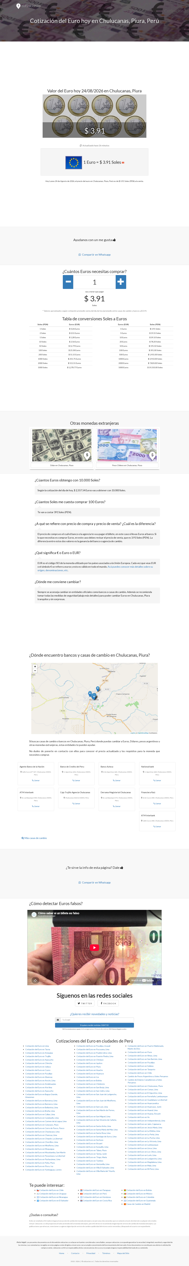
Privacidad (90, 1253)
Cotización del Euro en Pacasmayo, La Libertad (45, 1156)
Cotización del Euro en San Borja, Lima (93, 1087)
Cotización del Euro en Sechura (90, 1140)
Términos (106, 1253)
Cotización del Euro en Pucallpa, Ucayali (93, 1046)
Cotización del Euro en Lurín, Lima (142, 1155)
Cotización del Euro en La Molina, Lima (144, 1131)
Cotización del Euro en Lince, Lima (142, 1148)
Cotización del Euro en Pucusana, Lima (93, 1049)
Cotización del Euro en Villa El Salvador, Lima (95, 1167)
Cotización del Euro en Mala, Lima (142, 1165)
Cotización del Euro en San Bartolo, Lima (145, 1059)
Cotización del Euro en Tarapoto (141, 1069)
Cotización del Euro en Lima (37, 1046)
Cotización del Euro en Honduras (96, 1197)
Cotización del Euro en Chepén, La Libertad (43, 1138)
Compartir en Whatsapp (96, 254)
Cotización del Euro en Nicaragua (53, 1197)
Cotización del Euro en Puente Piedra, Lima (95, 1056)
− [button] (35, 670)
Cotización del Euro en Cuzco (37, 1070)
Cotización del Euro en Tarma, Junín (92, 1154)
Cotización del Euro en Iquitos (89, 1063)
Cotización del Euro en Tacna (37, 1049)
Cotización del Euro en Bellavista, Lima (41, 1107)
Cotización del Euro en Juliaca (38, 1066)
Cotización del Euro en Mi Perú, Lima (143, 1169)
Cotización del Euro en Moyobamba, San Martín (45, 1152)
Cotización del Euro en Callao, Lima (40, 1114)
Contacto (75, 1253)
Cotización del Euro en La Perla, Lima (143, 1134)
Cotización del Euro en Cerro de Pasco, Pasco (44, 1128)
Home (61, 1253)
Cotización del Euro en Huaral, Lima (143, 1110)
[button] (62, 445)
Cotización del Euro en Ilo (139, 1117)
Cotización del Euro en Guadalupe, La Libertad (147, 1100)
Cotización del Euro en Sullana (140, 1066)
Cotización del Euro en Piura (89, 1066)
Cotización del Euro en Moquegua (39, 1149)
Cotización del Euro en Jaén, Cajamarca (144, 1124)
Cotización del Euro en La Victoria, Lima (144, 1141)
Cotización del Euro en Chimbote (91, 1084)
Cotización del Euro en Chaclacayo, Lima (42, 1131)
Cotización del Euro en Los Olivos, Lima (144, 1152)
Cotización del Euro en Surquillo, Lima (92, 1147)
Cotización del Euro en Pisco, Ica (39, 1166)
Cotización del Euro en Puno (140, 1052)
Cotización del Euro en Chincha (38, 1063)
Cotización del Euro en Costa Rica (97, 1200)
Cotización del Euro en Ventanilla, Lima (93, 1164)
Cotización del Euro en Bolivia (89, 1080)
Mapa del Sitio (123, 1253)
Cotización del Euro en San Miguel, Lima (93, 1116)
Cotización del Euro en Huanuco (90, 1073)
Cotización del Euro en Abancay (38, 1077)
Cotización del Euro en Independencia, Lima (146, 1120)
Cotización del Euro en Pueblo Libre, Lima (94, 1053)
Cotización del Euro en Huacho (90, 1070)
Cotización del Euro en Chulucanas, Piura (145, 1086)
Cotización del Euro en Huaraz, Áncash (144, 1113)
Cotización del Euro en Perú (94, 1193)
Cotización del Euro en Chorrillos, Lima (41, 1142)
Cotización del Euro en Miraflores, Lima (42, 1145)
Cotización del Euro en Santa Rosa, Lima (94, 1133)
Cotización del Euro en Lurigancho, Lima (145, 1158)
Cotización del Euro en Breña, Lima (40, 1111)
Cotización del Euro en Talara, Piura (92, 1150)
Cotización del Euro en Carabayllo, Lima (42, 1118)
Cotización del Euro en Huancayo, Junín (144, 1107)
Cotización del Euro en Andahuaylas (40, 1084)
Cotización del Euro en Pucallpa (38, 1073)
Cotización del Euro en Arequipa (39, 1053)
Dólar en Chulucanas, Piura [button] (61, 465)
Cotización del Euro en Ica (88, 1077)
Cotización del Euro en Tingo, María (92, 1157)
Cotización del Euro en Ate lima (38, 1087)
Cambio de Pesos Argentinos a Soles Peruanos (148, 1076)
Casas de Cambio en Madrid (138, 1204)
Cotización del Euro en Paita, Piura (40, 1163)
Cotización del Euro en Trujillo (38, 1056)
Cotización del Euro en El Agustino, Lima (145, 1093)
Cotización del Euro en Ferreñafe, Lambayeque (148, 1096)
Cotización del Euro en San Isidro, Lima (93, 1091)
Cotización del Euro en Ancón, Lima (40, 1080)
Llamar (37, 780)
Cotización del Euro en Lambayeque (143, 1145)
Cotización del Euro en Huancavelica (143, 1103)
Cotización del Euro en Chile (140, 1073)
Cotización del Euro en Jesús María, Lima (145, 1127)
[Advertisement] (94, 63)
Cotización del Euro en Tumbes (90, 1161)
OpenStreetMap (143, 733)
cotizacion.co (31, 6)
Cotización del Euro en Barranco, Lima (41, 1104)
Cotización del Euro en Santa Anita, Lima (94, 1126)
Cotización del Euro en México (139, 1193)
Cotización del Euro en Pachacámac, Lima (42, 1159)
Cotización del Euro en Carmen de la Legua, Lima (46, 1121)
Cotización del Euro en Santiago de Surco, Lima (96, 1136)
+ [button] (35, 666)
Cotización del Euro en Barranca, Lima (41, 1100)
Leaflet (132, 733)
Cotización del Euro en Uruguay (52, 1193)
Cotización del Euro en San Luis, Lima (92, 1107)
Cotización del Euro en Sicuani (89, 1143)
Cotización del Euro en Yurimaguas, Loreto (43, 1169)
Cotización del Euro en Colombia (140, 1197)
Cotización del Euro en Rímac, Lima (142, 1055)
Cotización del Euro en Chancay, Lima (41, 1135)
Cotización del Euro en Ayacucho (39, 1060)
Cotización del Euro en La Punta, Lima (144, 1138)
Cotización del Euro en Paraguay (96, 1190)
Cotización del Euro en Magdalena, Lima (144, 1162)
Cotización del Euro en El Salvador (53, 1200)
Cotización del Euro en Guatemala (141, 1200)
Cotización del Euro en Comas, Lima (143, 1089)
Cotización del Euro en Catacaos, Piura (41, 1125)
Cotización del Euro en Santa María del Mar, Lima (97, 1129)
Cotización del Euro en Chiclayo (90, 1060)
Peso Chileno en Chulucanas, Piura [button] (127, 465)
